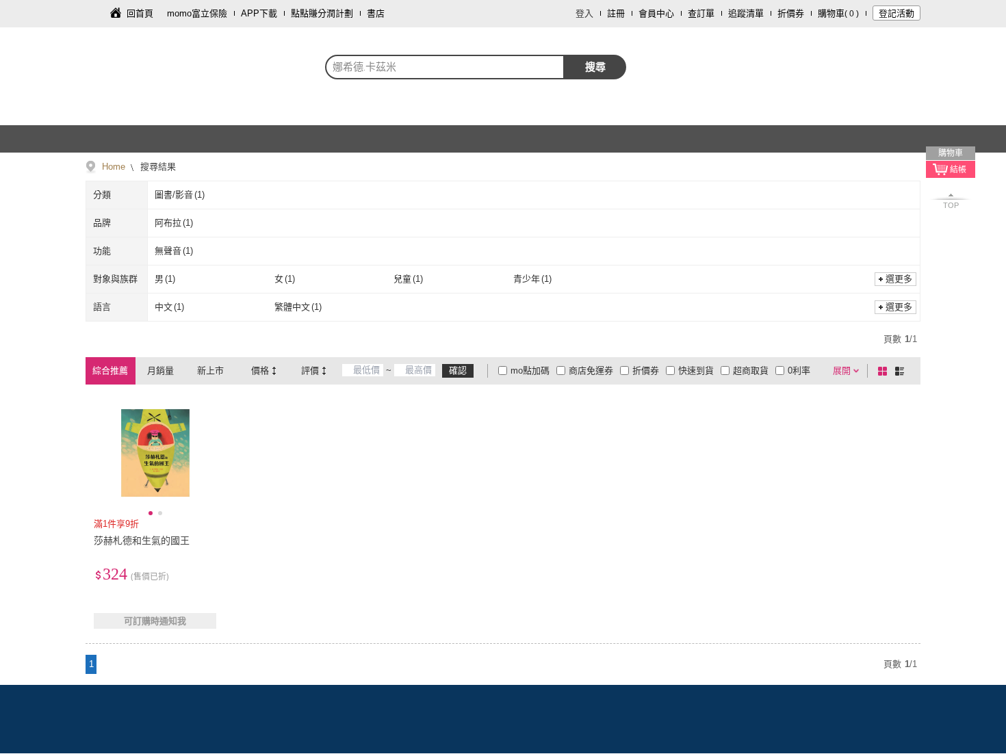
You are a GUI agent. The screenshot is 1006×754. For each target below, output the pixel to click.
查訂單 (701, 13)
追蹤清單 (746, 13)
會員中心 (656, 13)
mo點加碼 (530, 370)
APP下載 (259, 13)
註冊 (616, 13)
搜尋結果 (157, 166)
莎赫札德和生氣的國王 (142, 540)
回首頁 (140, 13)
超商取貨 (751, 370)
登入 (584, 13)
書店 (376, 13)
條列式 (902, 371)
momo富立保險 (197, 13)
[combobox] (445, 67)
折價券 (790, 13)
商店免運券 (591, 370)
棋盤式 (885, 371)
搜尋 (595, 67)
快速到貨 (696, 370)
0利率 (799, 370)
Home (113, 166)
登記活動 (896, 13)
